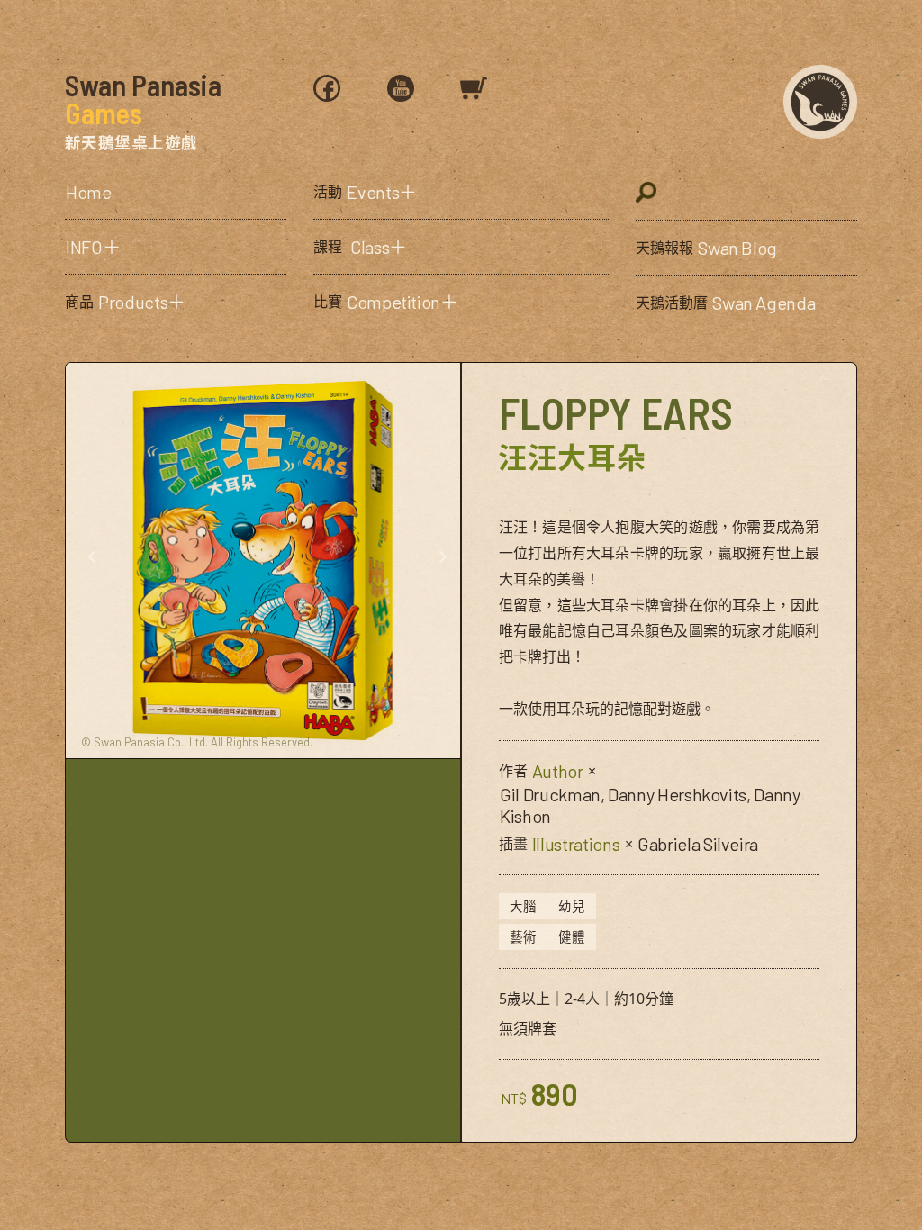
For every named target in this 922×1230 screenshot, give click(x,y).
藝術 (523, 936)
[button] (175, 246)
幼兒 (571, 906)
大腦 (523, 906)
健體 (571, 936)
